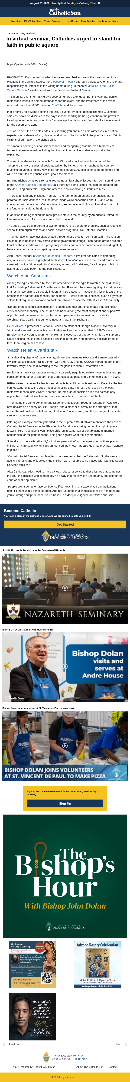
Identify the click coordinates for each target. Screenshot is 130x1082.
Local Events (72, 21)
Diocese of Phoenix (62, 81)
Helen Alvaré (15, 326)
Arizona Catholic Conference (33, 184)
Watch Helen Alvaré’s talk (32, 350)
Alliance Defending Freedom (54, 256)
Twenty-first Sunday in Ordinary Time (74, 3)
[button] (65, 588)
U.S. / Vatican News (33, 21)
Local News (16, 21)
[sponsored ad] (32, 964)
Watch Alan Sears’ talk (29, 275)
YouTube (57, 105)
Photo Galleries (88, 21)
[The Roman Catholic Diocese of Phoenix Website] (65, 536)
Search (115, 21)
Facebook (76, 105)
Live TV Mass (104, 21)
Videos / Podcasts (52, 21)
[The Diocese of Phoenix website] (65, 1057)
